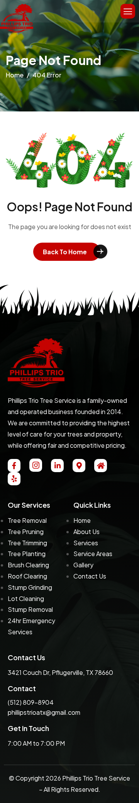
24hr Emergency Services (31, 626)
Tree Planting (27, 554)
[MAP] (79, 465)
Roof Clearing (27, 576)
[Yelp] (14, 478)
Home (82, 520)
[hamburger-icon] (127, 11)
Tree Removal (27, 520)
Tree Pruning (26, 531)
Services (85, 543)
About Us (86, 531)
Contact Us (89, 576)
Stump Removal (30, 609)
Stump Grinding (30, 587)
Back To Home (65, 252)
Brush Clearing (28, 565)
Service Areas (92, 554)
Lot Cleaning (26, 598)
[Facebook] (14, 465)
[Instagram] (35, 465)
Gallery (83, 565)
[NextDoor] (100, 465)
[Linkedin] (57, 465)
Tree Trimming (27, 543)
